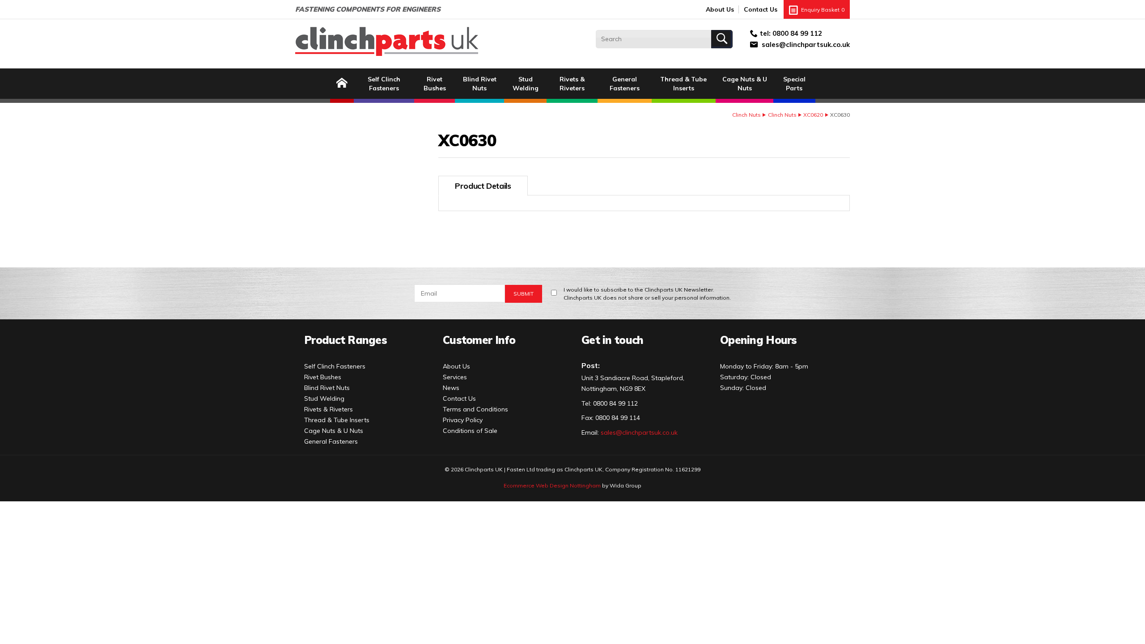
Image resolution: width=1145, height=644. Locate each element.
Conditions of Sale (470, 431)
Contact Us (760, 9)
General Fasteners (625, 83)
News (451, 388)
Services (455, 377)
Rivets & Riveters (572, 83)
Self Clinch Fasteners (384, 83)
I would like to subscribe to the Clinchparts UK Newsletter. (647, 293)
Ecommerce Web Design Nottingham (552, 485)
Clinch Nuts (746, 114)
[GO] (722, 39)
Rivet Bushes (435, 83)
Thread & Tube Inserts (683, 83)
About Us (720, 9)
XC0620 (813, 114)
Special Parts (794, 83)
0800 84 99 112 (797, 33)
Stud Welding (526, 83)
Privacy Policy (463, 420)
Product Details (483, 186)
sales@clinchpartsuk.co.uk (806, 44)
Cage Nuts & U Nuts (744, 83)
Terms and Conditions (475, 409)
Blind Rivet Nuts (479, 83)
